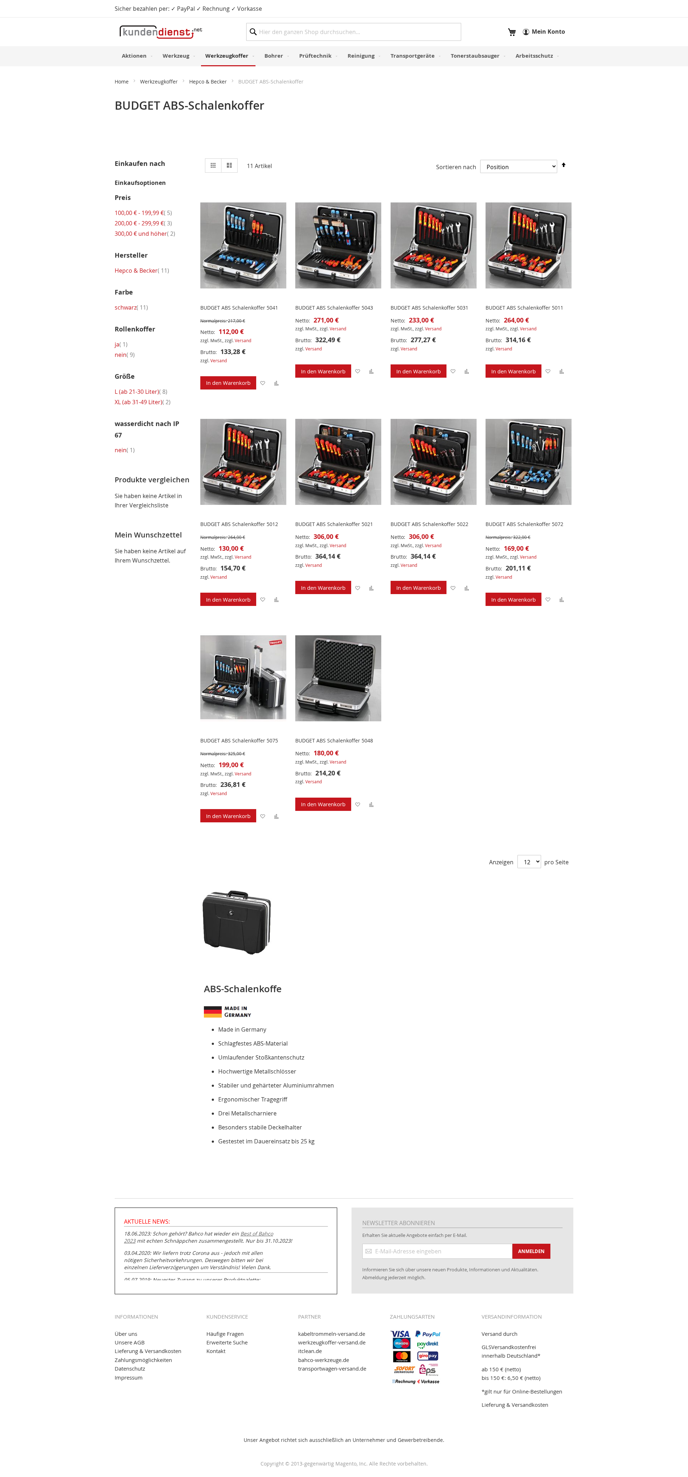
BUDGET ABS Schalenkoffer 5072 (524, 524)
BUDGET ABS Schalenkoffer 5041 (239, 307)
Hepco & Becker (208, 81)
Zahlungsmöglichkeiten (143, 1359)
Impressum (129, 1377)
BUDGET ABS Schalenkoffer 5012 (239, 524)
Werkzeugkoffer (159, 81)
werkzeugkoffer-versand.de (332, 1342)
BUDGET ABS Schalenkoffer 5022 (429, 524)
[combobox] (353, 32)
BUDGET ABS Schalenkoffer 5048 (334, 740)
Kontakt (215, 1350)
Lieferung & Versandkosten (148, 1350)
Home (122, 81)
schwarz (131, 307)
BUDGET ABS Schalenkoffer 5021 (334, 524)
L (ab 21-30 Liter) (141, 392)
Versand (243, 340)
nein (125, 355)
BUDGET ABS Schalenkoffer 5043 (334, 307)
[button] (262, 383)
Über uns (126, 1333)
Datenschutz (130, 1368)
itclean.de (310, 1350)
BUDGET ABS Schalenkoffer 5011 (524, 307)
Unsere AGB (130, 1342)
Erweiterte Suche (227, 1342)
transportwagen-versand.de (332, 1368)
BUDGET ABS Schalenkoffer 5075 (239, 740)
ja (121, 344)
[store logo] (161, 32)
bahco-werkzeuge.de (323, 1359)
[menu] (344, 56)
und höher (145, 234)
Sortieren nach (456, 167)
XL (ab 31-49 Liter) (143, 402)
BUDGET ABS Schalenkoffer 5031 (429, 307)
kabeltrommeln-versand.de (331, 1333)
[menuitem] (136, 55)
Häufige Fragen (225, 1333)
